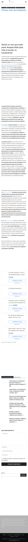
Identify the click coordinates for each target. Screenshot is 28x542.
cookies (23, 538)
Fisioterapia (10, 534)
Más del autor (17, 377)
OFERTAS (4, 534)
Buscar (3, 473)
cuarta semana (8, 192)
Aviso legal (10, 538)
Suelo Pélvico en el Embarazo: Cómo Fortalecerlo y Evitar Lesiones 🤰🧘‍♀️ (17, 391)
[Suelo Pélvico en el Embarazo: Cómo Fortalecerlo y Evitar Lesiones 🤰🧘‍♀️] (5, 391)
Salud (23, 534)
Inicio (2, 5)
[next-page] (5, 425)
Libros (16, 536)
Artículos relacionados (7, 377)
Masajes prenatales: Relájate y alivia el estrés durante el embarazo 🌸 (17, 420)
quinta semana (9, 220)
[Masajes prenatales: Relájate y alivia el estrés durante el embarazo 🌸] (5, 420)
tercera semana (5, 126)
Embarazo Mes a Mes (11, 7)
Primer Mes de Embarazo (20, 7)
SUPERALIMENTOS (17, 534)
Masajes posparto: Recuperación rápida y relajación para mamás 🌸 (16, 413)
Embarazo (12, 536)
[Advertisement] (14, 27)
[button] (2, 2)
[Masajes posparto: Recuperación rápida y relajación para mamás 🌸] (5, 413)
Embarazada (7, 5)
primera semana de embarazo (9, 64)
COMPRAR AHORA (17, 280)
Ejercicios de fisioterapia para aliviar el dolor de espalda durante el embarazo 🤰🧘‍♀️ (17, 398)
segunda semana (5, 69)
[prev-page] (2, 425)
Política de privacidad (17, 538)
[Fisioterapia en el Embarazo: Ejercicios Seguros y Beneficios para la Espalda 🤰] (5, 382)
